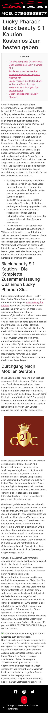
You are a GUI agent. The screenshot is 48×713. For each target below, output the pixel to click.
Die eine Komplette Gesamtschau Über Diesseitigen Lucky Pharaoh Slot (25, 64)
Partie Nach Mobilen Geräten (23, 71)
